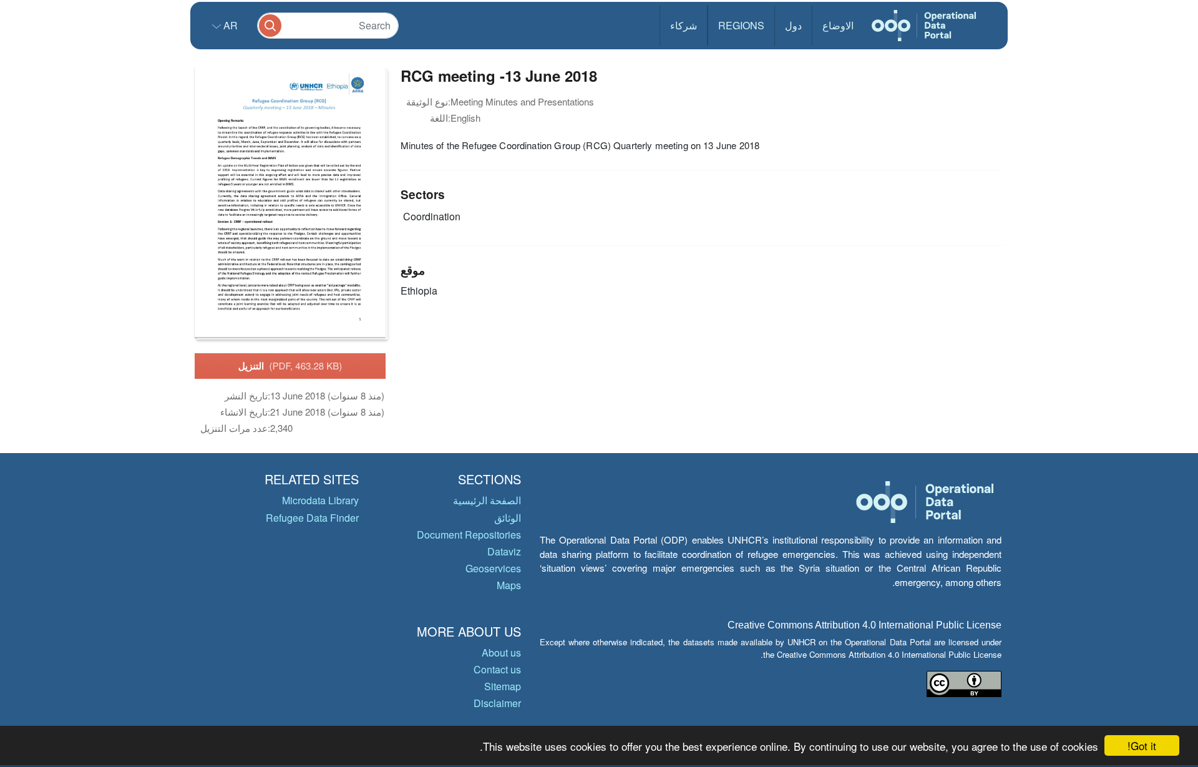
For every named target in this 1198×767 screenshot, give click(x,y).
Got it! (1141, 745)
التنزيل (290, 366)
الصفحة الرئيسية (487, 500)
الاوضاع (838, 25)
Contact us (497, 669)
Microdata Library (320, 500)
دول (793, 25)
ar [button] (229, 25)
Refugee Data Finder (312, 518)
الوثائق (507, 518)
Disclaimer (497, 703)
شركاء (683, 25)
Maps (509, 585)
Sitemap (502, 686)
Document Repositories (469, 534)
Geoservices (493, 568)
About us (501, 652)
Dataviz (504, 551)
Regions (741, 25)
